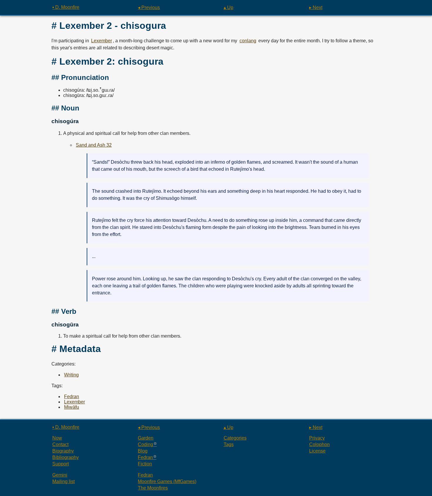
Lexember (101, 40)
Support (60, 463)
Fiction (145, 463)
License (317, 450)
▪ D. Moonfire (65, 7)
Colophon (319, 444)
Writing (71, 374)
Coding (145, 444)
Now (57, 437)
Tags (229, 444)
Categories (235, 437)
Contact (60, 444)
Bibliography (65, 457)
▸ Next (315, 7)
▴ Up (228, 7)
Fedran (71, 396)
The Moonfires (153, 487)
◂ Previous (149, 7)
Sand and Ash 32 (94, 145)
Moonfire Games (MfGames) (167, 481)
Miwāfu (71, 407)
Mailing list (63, 481)
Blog (143, 450)
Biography (63, 450)
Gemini (59, 474)
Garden (145, 437)
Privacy (317, 437)
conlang (248, 40)
